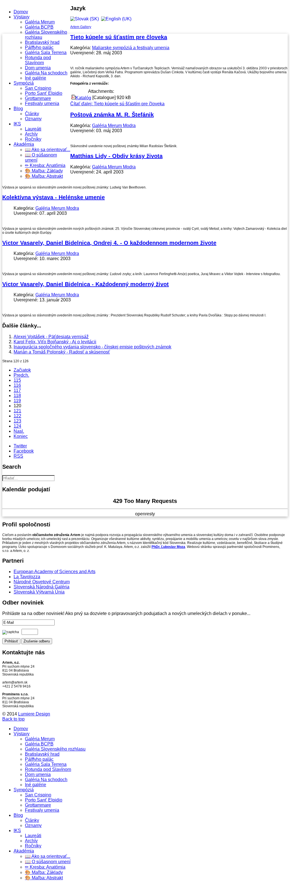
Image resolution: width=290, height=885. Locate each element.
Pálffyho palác (39, 47)
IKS (17, 123)
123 (17, 421)
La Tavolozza (27, 576)
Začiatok (22, 370)
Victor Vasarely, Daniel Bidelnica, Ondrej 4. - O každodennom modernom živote (109, 243)
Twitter (20, 445)
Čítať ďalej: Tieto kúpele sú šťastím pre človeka (117, 103)
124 (17, 426)
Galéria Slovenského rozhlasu (55, 749)
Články (32, 113)
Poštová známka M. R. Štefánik (112, 115)
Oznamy (33, 118)
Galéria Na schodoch (46, 72)
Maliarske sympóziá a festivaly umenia (130, 47)
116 (17, 385)
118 (17, 395)
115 (17, 380)
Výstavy (21, 16)
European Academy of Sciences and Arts (54, 571)
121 (17, 410)
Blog (18, 108)
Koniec (21, 436)
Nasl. (19, 431)
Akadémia (24, 144)
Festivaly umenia (42, 103)
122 (17, 415)
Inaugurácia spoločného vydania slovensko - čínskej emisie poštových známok (92, 346)
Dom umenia (38, 67)
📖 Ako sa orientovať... (47, 149)
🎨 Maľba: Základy (44, 170)
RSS (18, 456)
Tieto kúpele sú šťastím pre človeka (118, 37)
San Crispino (38, 88)
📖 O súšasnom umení (48, 861)
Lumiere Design (34, 714)
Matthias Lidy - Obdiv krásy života (116, 156)
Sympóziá (24, 83)
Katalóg (83, 97)
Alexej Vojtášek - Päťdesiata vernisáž (51, 336)
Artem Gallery (80, 27)
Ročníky (33, 139)
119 (17, 400)
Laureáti (33, 129)
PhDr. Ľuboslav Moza (168, 547)
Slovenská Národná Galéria (41, 586)
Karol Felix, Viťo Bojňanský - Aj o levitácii (55, 341)
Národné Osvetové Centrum (42, 581)
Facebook (24, 451)
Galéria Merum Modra (114, 125)
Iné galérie (35, 78)
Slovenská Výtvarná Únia (39, 592)
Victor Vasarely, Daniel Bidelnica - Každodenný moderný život (85, 284)
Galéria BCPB (39, 27)
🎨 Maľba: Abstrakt (44, 176)
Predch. (21, 375)
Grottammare (38, 98)
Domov (21, 11)
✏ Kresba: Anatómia (45, 165)
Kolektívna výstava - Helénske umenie (53, 197)
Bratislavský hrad (42, 42)
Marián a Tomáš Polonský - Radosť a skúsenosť (62, 352)
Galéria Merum (40, 22)
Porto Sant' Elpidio (43, 93)
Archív (31, 134)
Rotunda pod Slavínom (38, 60)
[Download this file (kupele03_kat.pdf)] (73, 97)
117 (17, 390)
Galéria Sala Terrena (46, 52)
